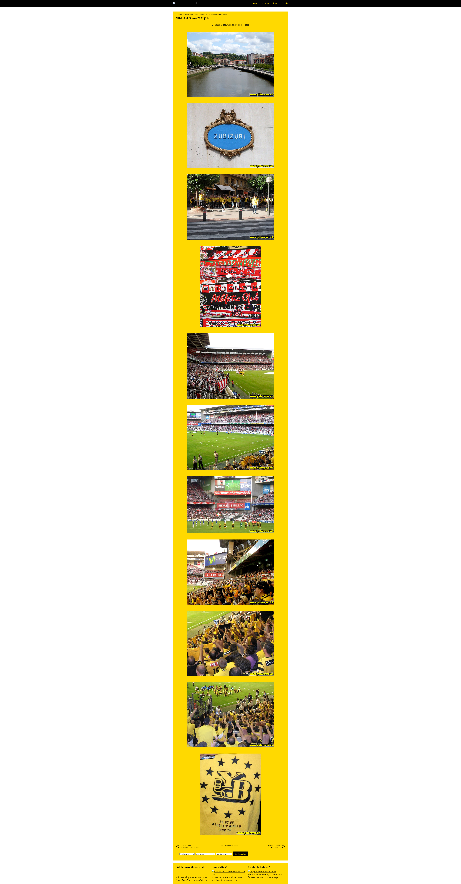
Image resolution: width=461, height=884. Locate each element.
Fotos (254, 3)
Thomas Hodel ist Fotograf (260, 874)
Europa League (221, 14)
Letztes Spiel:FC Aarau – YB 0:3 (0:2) (189, 846)
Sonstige (212, 14)
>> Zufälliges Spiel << (229, 845)
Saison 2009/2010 (201, 14)
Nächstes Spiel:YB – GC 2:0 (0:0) (273, 846)
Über (275, 3)
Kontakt (285, 3)
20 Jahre (265, 3)
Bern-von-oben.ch (229, 880)
